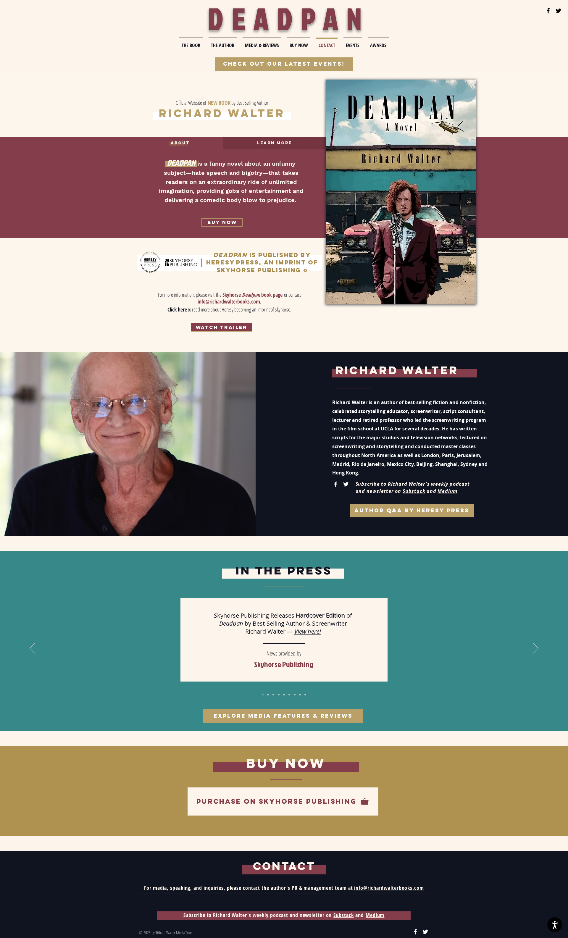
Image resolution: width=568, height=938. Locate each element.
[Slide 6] (289, 694)
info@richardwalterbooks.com (389, 887)
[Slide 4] (279, 694)
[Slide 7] (295, 694)
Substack (414, 491)
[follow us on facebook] (548, 10)
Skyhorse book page (252, 294)
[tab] (180, 143)
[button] (221, 327)
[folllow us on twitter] (558, 10)
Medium (447, 491)
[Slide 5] (284, 694)
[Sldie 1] (263, 694)
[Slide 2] (268, 694)
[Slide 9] (305, 694)
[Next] (535, 648)
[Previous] (32, 648)
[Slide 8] (300, 694)
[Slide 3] (273, 694)
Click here (177, 309)
